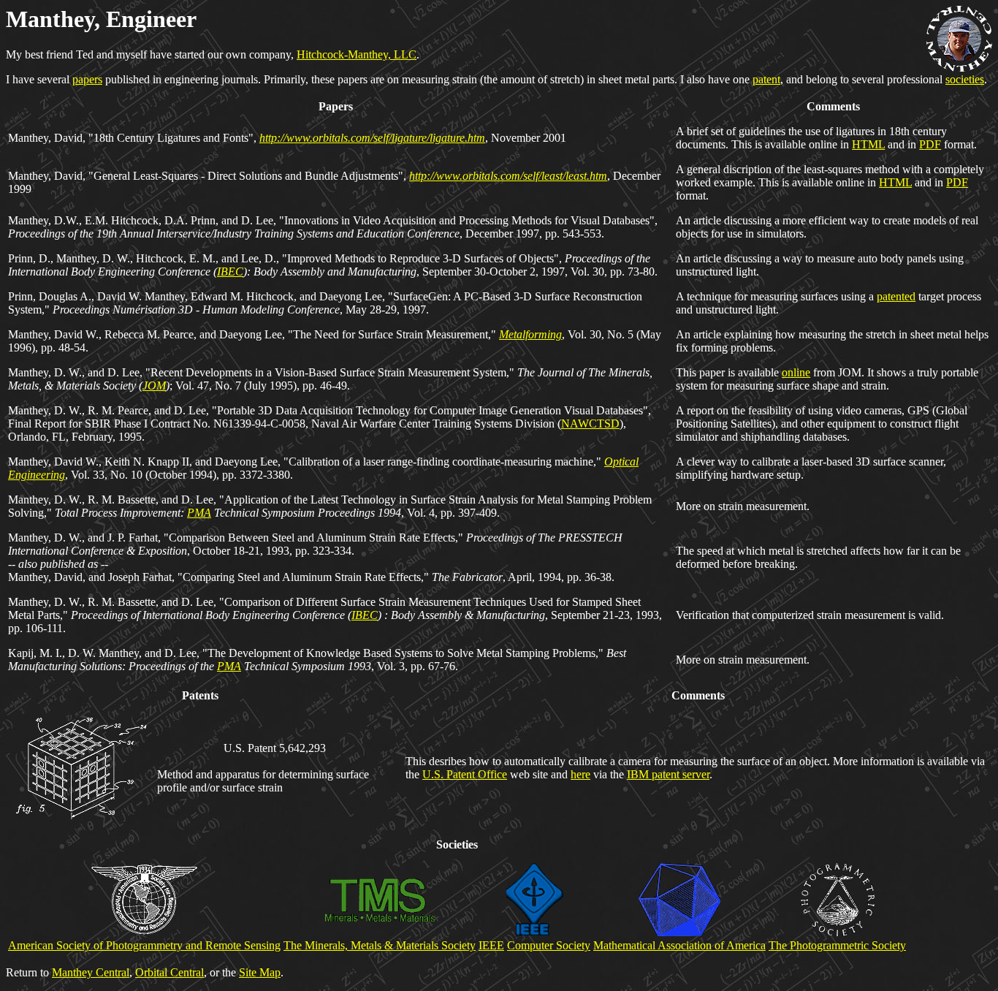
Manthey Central (90, 972)
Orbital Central (169, 972)
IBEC (230, 271)
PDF (930, 144)
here (580, 774)
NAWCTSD (590, 423)
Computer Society (548, 945)
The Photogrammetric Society (837, 945)
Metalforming (530, 334)
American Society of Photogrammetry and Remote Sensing (144, 945)
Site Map (260, 972)
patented (896, 296)
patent (766, 79)
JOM (154, 385)
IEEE (491, 945)
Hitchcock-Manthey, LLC (356, 54)
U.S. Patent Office (464, 774)
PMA (199, 512)
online (796, 372)
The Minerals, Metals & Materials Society (379, 945)
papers (87, 79)
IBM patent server (668, 774)
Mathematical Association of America (679, 945)
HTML (868, 144)
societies (964, 79)
